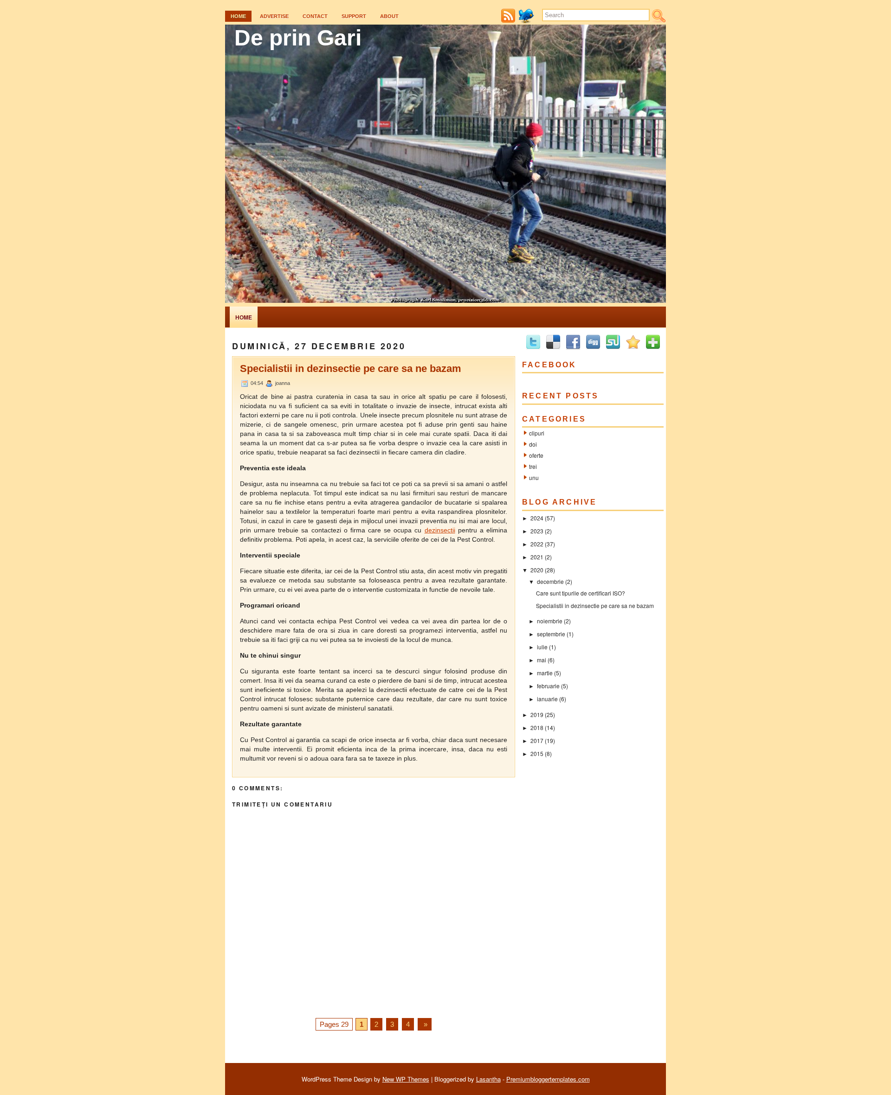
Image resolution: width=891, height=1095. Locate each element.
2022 (536, 544)
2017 (536, 740)
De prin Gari (298, 38)
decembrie (550, 581)
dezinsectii (440, 530)
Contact (315, 16)
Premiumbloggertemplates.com (548, 1079)
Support (354, 16)
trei (533, 466)
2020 (536, 570)
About (389, 16)
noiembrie (549, 621)
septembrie (551, 634)
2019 (536, 714)
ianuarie (547, 699)
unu (534, 477)
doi (533, 444)
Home (238, 16)
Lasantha (488, 1079)
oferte (536, 455)
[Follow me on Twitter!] (527, 21)
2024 (536, 518)
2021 (536, 557)
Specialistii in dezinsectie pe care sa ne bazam (350, 368)
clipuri (536, 433)
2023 (536, 531)
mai (541, 660)
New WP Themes (405, 1079)
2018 (536, 727)
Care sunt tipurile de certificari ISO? (580, 593)
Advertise (274, 16)
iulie (542, 647)
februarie (548, 686)
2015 (536, 753)
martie (545, 673)
